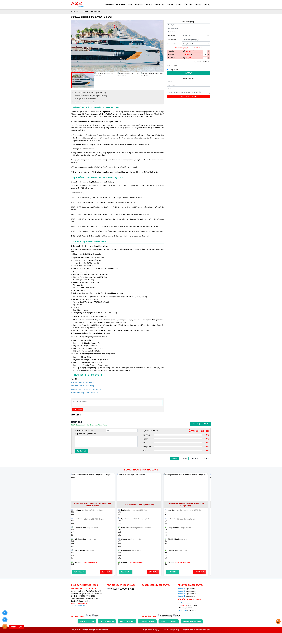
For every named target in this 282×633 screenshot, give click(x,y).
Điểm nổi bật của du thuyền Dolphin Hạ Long (89, 93)
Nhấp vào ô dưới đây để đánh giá (85, 434)
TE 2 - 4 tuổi (171, 54)
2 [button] (141, 578)
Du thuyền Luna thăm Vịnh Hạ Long (94, 504)
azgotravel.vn (186, 589)
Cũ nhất (184, 458)
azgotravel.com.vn (188, 594)
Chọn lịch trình (171, 40)
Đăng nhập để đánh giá (201, 424)
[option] (117, 21)
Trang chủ (75, 11)
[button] (72, 80)
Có (177, 70)
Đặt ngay (188, 73)
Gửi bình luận (77, 409)
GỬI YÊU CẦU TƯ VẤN (188, 96)
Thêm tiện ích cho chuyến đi (83, 102)
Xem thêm (80, 572)
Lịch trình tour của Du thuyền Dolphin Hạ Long (89, 96)
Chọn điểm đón (172, 44)
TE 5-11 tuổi (171, 58)
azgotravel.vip (186, 596)
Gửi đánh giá (81, 451)
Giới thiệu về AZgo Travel (192, 621)
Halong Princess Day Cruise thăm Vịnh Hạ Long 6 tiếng (141, 504)
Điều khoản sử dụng (127, 621)
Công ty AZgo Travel (143, 630)
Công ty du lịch (158, 630)
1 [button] (138, 578)
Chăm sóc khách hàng (169, 621)
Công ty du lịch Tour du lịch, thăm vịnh (179, 630)
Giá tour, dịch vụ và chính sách (84, 99)
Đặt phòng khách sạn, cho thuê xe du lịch (209, 630)
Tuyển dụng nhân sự (148, 621)
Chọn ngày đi (171, 35)
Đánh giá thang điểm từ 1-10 (84, 430)
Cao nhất (206, 458)
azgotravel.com (187, 591)
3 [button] (144, 578)
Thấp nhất (195, 458)
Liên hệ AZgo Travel (87, 621)
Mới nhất (175, 458)
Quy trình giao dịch (107, 621)
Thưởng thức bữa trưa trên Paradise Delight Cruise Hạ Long (188, 504)
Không (171, 70)
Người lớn (171, 51)
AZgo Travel (188, 603)
